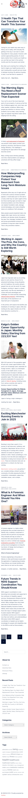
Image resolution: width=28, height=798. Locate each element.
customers (8, 754)
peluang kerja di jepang (8, 296)
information (10, 765)
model (14, 770)
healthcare (14, 760)
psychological (5, 772)
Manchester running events (9, 469)
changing (8, 752)
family (21, 754)
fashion (4, 756)
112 (20, 637)
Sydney (3, 795)
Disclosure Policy (7, 671)
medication (14, 767)
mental (9, 770)
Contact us (5, 665)
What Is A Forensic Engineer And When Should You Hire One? (13, 497)
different (13, 754)
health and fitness (7, 410)
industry (4, 765)
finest (8, 756)
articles (10, 749)
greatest (20, 756)
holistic (16, 763)
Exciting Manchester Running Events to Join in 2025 (13, 416)
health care (17, 575)
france (16, 756)
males (15, 765)
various (9, 774)
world (21, 774)
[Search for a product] (26, 3)
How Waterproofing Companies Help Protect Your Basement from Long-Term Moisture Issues (13, 181)
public (11, 772)
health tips (13, 15)
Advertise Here (6, 668)
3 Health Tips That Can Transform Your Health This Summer (13, 21)
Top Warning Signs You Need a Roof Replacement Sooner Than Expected (13, 92)
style (23, 772)
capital (3, 752)
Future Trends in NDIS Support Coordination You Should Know (11, 583)
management (20, 765)
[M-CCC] (14, 3)
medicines (4, 770)
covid (21, 752)
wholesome (15, 774)
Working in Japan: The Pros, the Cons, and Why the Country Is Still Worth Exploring (14, 244)
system (4, 774)
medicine (21, 767)
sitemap (4, 673)
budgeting (20, 749)
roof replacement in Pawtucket (15, 141)
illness (20, 763)
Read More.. (15, 78)
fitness (12, 757)
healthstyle (6, 763)
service (15, 772)
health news (17, 410)
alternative (5, 749)
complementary (14, 752)
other (17, 770)
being (15, 749)
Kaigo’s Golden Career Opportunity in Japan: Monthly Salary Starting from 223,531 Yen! (13, 330)
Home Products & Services (19, 84)
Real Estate (12, 488)
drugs (18, 754)
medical (8, 767)
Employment (16, 235)
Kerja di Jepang (11, 381)
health (5, 759)
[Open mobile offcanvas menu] (1, 4)
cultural (4, 754)
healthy (12, 763)
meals (4, 767)
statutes (19, 772)
